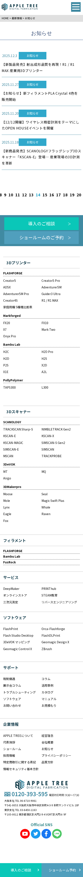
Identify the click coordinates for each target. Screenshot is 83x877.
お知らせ (47, 749)
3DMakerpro (12, 487)
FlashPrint (10, 629)
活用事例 (47, 685)
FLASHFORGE (12, 273)
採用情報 (9, 755)
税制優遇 (9, 679)
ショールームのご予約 (41, 237)
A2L (44, 372)
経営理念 (47, 735)
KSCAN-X (48, 436)
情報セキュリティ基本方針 (21, 769)
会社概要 (47, 742)
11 (17, 194)
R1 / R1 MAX (50, 300)
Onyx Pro (9, 336)
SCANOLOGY (12, 422)
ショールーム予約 (62, 870)
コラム (46, 679)
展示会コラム (12, 685)
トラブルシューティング (19, 692)
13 (31, 194)
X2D (44, 365)
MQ (44, 471)
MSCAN (8, 456)
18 (65, 194)
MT (5, 471)
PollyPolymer (13, 380)
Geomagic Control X (17, 649)
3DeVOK (9, 464)
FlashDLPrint (51, 635)
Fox (5, 521)
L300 (45, 387)
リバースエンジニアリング (59, 602)
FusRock (9, 562)
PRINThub (49, 588)
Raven (46, 514)
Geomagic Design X (55, 642)
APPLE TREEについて (18, 735)
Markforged (12, 315)
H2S (44, 358)
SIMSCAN (48, 449)
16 (51, 194)
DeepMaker (11, 588)
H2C (6, 352)
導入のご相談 (41, 223)
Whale (46, 507)
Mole (6, 500)
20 (79, 194)
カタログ (47, 692)
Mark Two (48, 329)
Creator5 (9, 280)
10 (11, 194)
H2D (6, 358)
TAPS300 (9, 387)
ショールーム (12, 749)
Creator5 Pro (51, 280)
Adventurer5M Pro (16, 294)
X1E (6, 372)
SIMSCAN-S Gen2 (53, 443)
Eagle (7, 514)
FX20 (6, 323)
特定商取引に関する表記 (19, 762)
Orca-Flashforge (53, 629)
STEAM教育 (49, 595)
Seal (44, 494)
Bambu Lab (11, 344)
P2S (6, 365)
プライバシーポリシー (56, 755)
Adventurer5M (52, 287)
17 (58, 194)
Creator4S (10, 300)
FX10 (45, 323)
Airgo (7, 478)
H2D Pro (47, 352)
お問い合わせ (12, 705)
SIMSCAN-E (11, 449)
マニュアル (49, 699)
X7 (5, 329)
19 (72, 194)
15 (45, 194)
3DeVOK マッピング (16, 642)
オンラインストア (15, 595)
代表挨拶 (9, 742)
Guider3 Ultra (51, 294)
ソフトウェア (12, 699)
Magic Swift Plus (53, 500)
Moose (8, 494)
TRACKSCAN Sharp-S (18, 429)
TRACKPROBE (52, 456)
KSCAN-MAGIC (13, 443)
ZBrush (47, 649)
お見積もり (49, 705)
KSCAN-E (9, 436)
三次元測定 (10, 602)
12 (24, 194)
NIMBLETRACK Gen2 (56, 429)
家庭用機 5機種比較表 (17, 307)
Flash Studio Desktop (18, 635)
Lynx (6, 507)
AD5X (7, 287)
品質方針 (47, 762)
